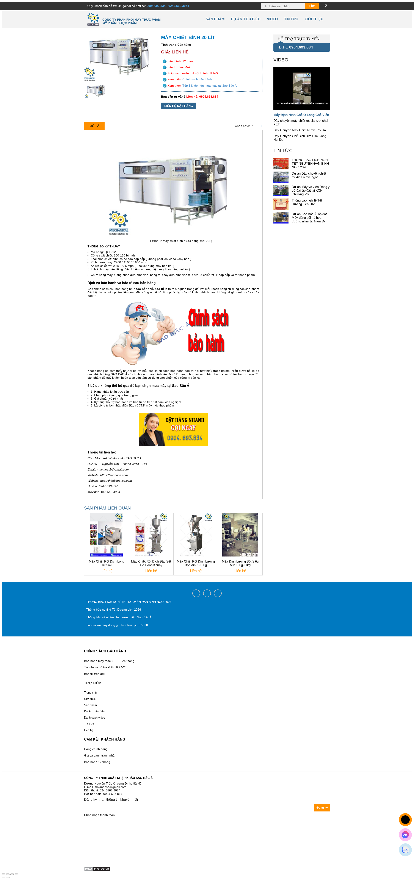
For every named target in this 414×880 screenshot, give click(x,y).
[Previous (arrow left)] (3, 877)
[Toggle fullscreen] (12, 874)
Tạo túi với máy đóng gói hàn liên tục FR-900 (117, 625)
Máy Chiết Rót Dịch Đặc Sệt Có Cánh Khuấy (151, 563)
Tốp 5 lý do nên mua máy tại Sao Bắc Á (209, 85)
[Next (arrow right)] (7, 877)
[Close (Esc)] (3, 874)
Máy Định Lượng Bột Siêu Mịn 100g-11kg (240, 563)
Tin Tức (89, 723)
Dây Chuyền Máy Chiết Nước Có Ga (299, 130)
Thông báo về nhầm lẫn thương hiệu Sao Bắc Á (118, 617)
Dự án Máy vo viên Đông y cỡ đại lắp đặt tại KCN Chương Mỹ (311, 190)
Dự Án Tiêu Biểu (245, 19)
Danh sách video (94, 717)
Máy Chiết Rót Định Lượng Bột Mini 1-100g (196, 563)
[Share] (7, 874)
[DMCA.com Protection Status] (97, 868)
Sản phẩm (215, 19)
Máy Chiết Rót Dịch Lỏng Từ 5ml (106, 563)
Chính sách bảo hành (197, 79)
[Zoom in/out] (16, 874)
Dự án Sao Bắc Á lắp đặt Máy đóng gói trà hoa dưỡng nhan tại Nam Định (310, 217)
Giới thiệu (314, 19)
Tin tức (291, 19)
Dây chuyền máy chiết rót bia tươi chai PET (300, 122)
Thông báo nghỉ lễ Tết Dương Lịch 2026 (307, 202)
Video (272, 19)
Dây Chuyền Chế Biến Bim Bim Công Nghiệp (299, 137)
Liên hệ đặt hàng (178, 106)
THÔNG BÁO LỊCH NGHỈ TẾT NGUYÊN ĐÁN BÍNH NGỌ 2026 (310, 163)
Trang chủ (90, 692)
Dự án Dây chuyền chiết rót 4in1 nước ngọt (309, 175)
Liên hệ (88, 730)
